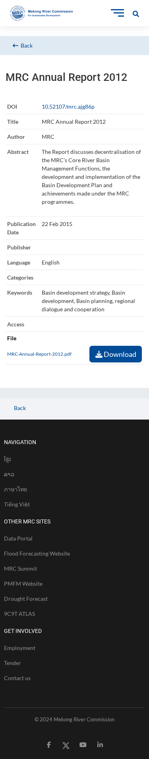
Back (25, 45)
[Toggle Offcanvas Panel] (136, 13)
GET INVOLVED (23, 631)
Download (119, 354)
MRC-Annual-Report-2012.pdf (39, 354)
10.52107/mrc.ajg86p (68, 106)
